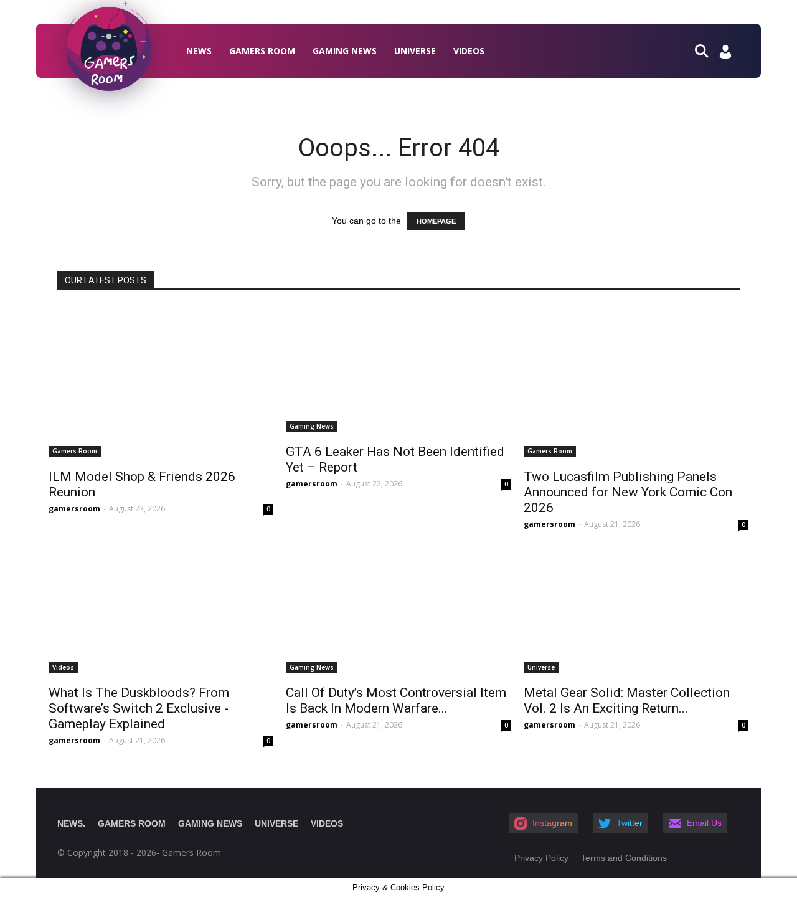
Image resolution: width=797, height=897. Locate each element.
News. (71, 823)
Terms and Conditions (624, 858)
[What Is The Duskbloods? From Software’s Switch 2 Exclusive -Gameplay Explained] (161, 610)
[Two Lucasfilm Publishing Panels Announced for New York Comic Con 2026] (636, 381)
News (199, 51)
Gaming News (345, 51)
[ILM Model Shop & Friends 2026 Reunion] (161, 381)
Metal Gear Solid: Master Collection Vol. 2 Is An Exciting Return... (627, 700)
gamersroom (74, 508)
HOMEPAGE (436, 221)
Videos (468, 51)
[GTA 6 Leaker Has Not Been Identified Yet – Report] (398, 369)
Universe (415, 51)
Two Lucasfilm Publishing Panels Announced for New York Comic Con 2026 (628, 492)
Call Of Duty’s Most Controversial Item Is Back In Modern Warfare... (396, 700)
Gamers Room (262, 51)
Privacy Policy (541, 858)
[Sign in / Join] (725, 55)
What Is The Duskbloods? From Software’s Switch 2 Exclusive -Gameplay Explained (139, 708)
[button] (707, 50)
